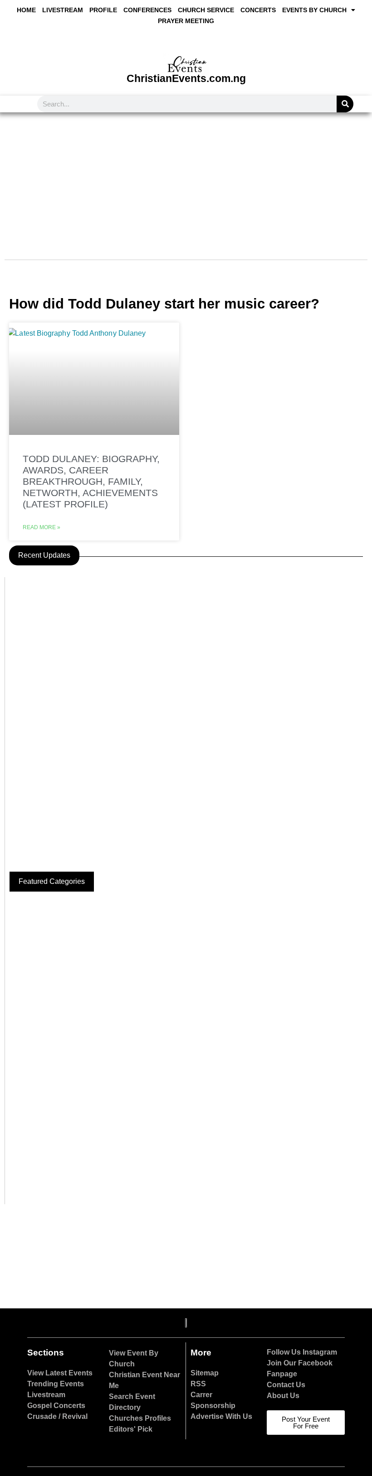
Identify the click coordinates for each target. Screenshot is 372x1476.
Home (26, 10)
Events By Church (314, 10)
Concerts (258, 10)
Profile (103, 10)
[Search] (345, 104)
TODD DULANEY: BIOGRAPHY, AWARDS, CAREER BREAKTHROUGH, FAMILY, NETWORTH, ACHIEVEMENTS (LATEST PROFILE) (91, 481)
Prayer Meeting (186, 20)
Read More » (41, 527)
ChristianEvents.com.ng (186, 78)
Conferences (147, 10)
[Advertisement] (186, 180)
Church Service (206, 10)
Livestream (62, 10)
